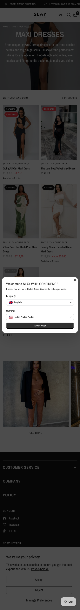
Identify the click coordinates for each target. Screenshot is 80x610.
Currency (10, 310)
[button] (40, 302)
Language (11, 296)
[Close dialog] (75, 280)
